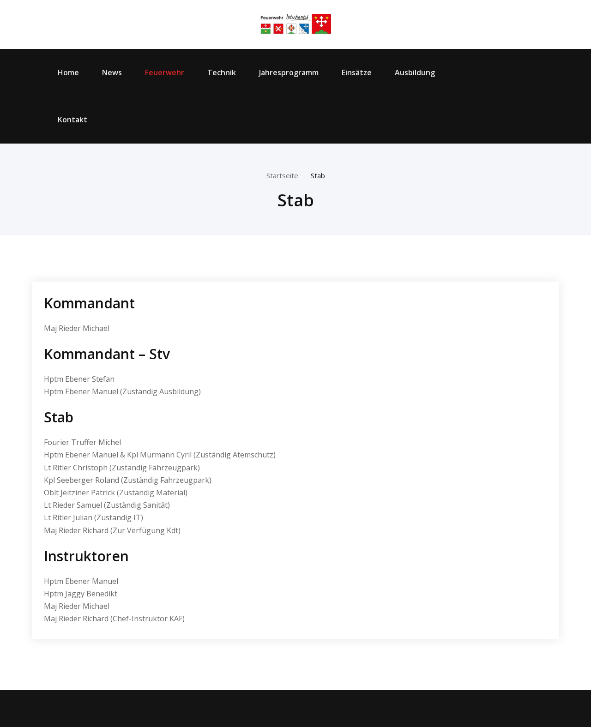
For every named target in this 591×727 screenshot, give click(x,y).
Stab (318, 175)
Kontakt (72, 119)
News (112, 72)
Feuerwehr (164, 72)
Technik (221, 72)
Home (68, 72)
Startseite (282, 175)
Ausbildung (415, 72)
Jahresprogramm (289, 72)
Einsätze (357, 72)
